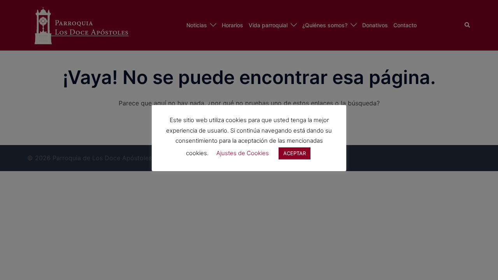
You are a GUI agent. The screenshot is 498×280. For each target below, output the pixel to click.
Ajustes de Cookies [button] (242, 153)
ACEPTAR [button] (294, 153)
